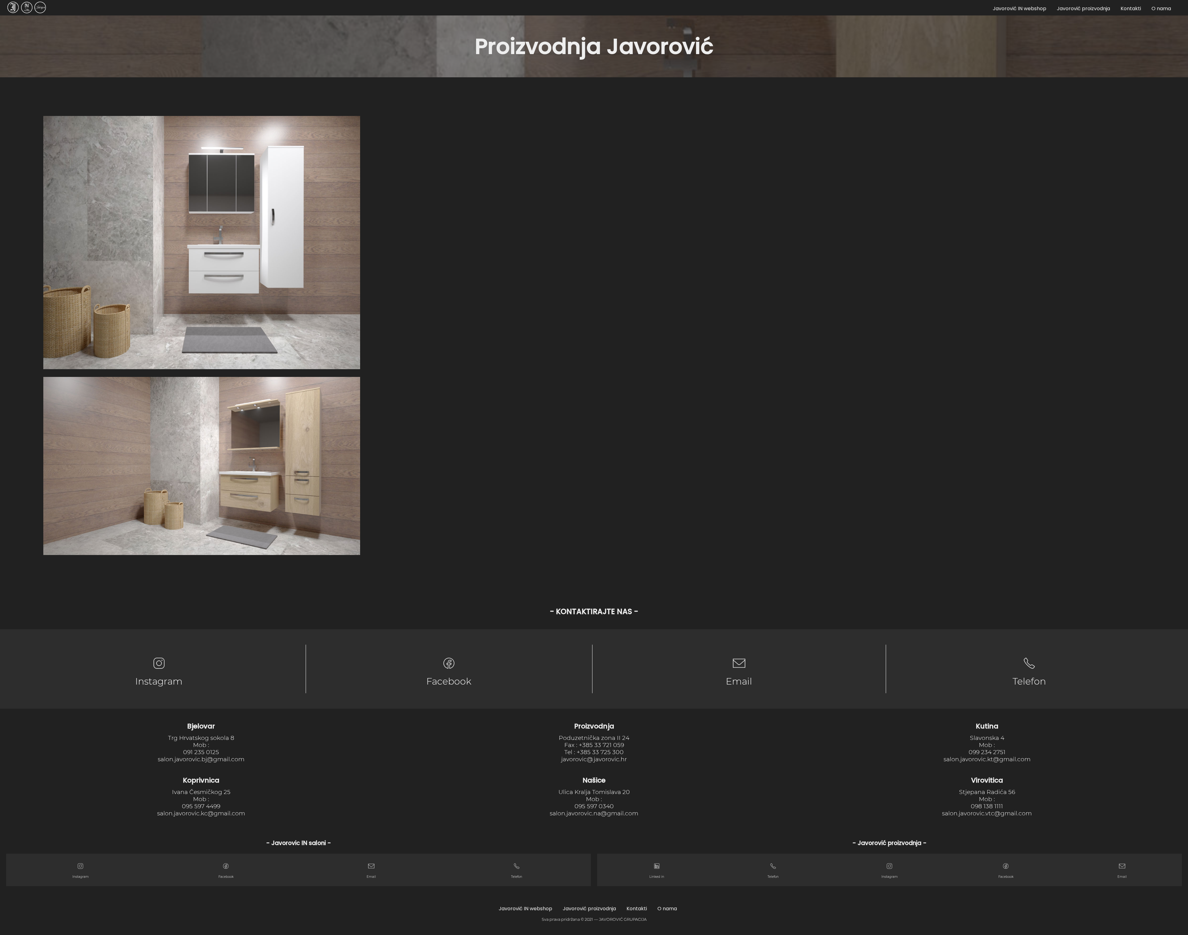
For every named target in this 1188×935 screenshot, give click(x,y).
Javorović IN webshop (1019, 8)
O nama (1161, 8)
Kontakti (1131, 8)
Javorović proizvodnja (1083, 8)
